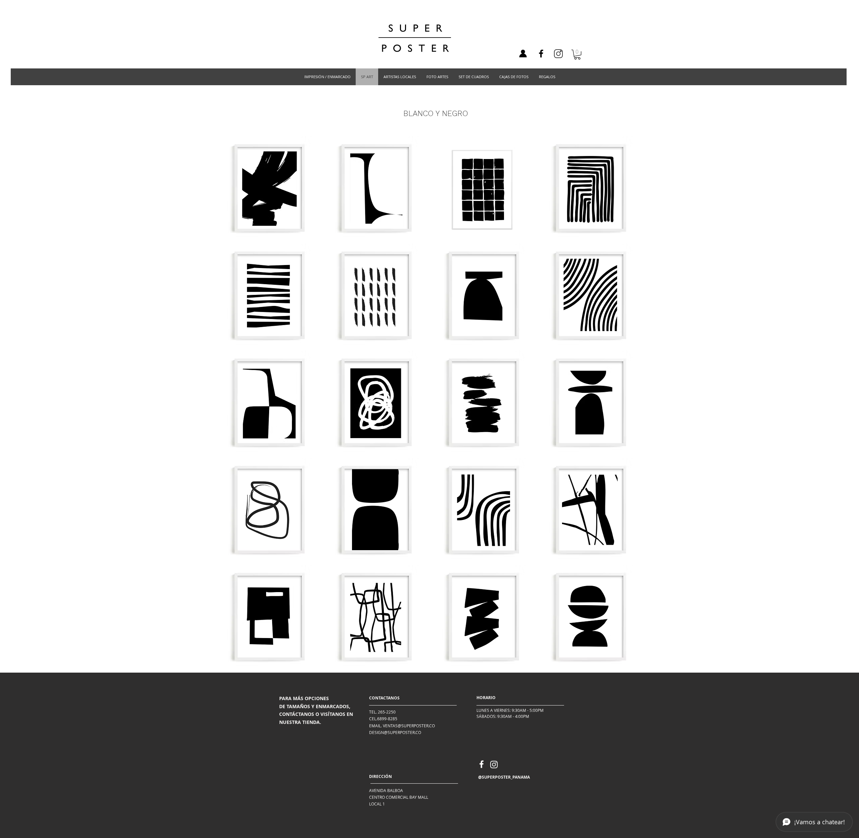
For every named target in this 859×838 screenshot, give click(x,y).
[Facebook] (541, 53)
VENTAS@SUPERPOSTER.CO (409, 725)
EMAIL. (375, 725)
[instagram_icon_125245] (558, 54)
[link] (577, 54)
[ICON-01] (522, 53)
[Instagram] (494, 765)
